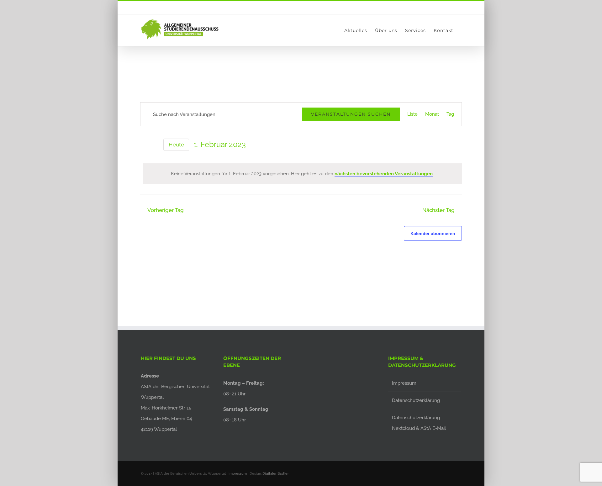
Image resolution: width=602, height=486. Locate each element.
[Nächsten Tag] (154, 144)
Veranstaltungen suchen (351, 114)
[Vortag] (144, 144)
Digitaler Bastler (275, 474)
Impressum (404, 383)
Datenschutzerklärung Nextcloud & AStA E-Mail (419, 423)
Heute (176, 144)
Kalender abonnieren (432, 233)
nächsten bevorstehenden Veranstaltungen (384, 174)
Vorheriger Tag (165, 210)
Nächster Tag (438, 210)
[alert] (302, 173)
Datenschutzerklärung (416, 400)
